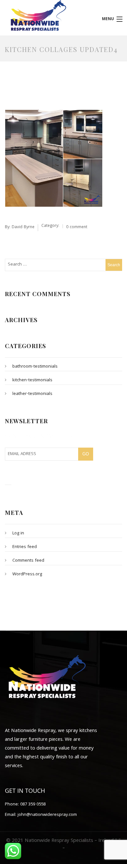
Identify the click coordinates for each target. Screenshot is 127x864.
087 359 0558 (32, 804)
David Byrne (23, 227)
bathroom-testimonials (35, 366)
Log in (18, 533)
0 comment (76, 227)
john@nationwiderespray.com (46, 814)
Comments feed (28, 560)
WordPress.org (27, 574)
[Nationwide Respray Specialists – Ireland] (47, 16)
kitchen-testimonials (32, 380)
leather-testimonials (32, 394)
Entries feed (24, 547)
